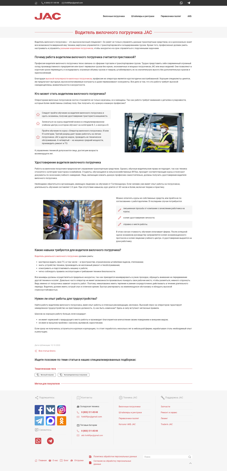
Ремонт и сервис (169, 412)
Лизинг (164, 418)
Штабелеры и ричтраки (142, 16)
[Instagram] (61, 409)
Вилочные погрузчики (114, 16)
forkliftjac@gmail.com (73, 3)
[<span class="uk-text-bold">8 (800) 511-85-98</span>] (78, 412)
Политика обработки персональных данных (115, 456)
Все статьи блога (47, 351)
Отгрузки (78, 460)
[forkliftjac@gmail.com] (78, 416)
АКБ (190, 16)
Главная (43, 460)
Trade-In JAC (167, 424)
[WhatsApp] (181, 2)
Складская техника (89, 406)
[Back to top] (190, 463)
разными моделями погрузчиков (76, 48)
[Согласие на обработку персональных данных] (90, 462)
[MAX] (50, 420)
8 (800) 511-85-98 (51, 3)
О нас (55, 460)
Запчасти (165, 406)
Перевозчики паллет (171, 16)
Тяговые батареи (88, 425)
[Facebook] (39, 409)
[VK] (50, 409)
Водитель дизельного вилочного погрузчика (57, 256)
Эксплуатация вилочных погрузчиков (75, 375)
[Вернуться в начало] (48, 16)
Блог (66, 460)
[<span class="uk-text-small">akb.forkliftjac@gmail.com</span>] (78, 435)
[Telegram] (188, 2)
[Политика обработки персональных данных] (90, 456)
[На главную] (36, 3)
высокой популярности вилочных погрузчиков (69, 78)
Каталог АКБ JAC (127, 424)
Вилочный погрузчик (47, 375)
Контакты (86, 397)
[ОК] (61, 420)
